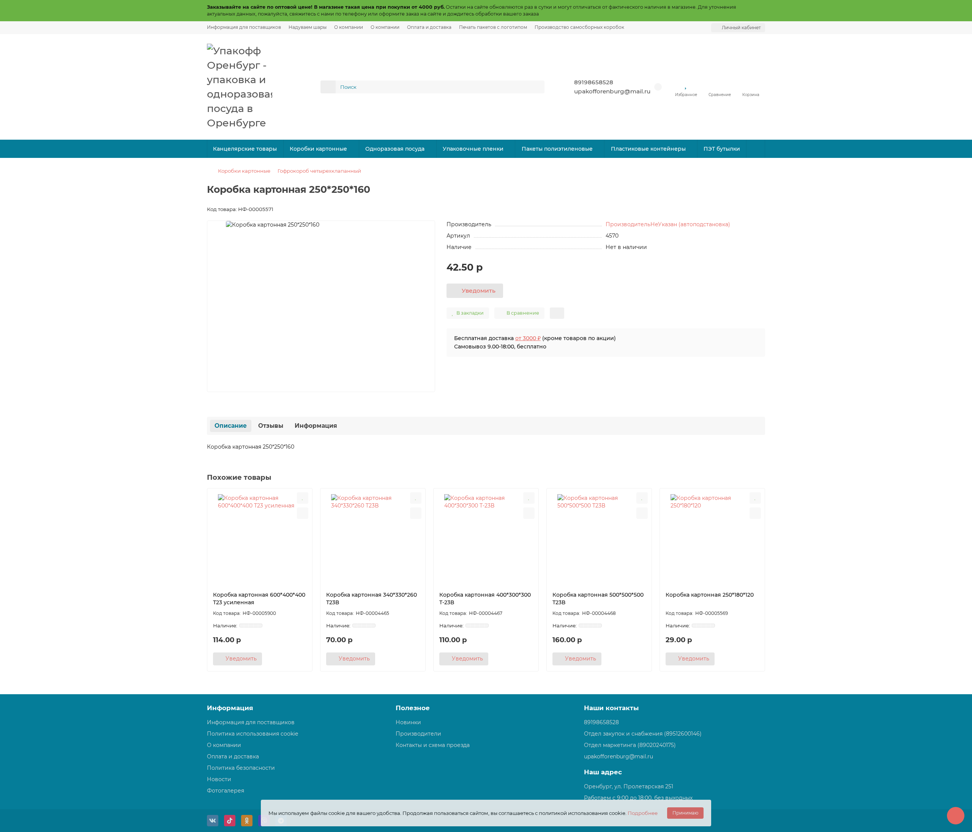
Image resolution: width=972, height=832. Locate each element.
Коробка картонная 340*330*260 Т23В (371, 598)
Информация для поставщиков (244, 27)
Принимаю (685, 813)
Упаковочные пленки (473, 148)
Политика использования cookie (252, 733)
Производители (418, 733)
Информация (316, 425)
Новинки (408, 722)
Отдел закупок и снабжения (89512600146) (643, 733)
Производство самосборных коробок (579, 27)
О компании (348, 27)
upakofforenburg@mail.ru (612, 91)
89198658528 (593, 82)
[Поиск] (536, 87)
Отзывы (270, 425)
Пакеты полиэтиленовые (557, 148)
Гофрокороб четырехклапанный (319, 171)
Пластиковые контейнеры (648, 148)
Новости (219, 779)
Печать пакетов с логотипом (493, 27)
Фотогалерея (225, 790)
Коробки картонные (318, 148)
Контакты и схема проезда (433, 745)
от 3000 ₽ (528, 338)
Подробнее (643, 813)
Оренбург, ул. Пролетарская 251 (628, 786)
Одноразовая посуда (394, 148)
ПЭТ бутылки (722, 148)
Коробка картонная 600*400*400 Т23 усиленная (259, 598)
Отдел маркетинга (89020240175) (630, 745)
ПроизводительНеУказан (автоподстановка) (668, 224)
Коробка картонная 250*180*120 (710, 594)
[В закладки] (302, 498)
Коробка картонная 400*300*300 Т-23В (485, 598)
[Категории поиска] (328, 86)
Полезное (413, 708)
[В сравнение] (302, 513)
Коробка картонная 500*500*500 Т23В (598, 598)
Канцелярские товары (245, 148)
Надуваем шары (308, 27)
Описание (231, 425)
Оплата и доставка (429, 27)
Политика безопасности (241, 767)
